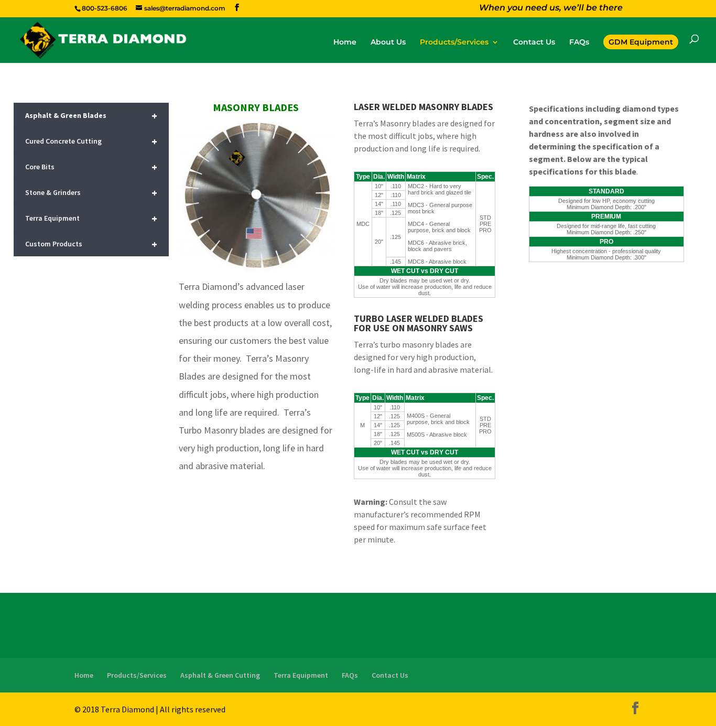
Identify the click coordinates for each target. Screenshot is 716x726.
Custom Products (91, 244)
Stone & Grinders (91, 192)
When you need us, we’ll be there (551, 9)
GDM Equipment (641, 42)
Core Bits (91, 167)
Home (344, 42)
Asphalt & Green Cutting (220, 675)
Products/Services (454, 42)
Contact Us (534, 42)
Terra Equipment (91, 218)
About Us (388, 42)
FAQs (579, 42)
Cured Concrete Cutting (91, 141)
